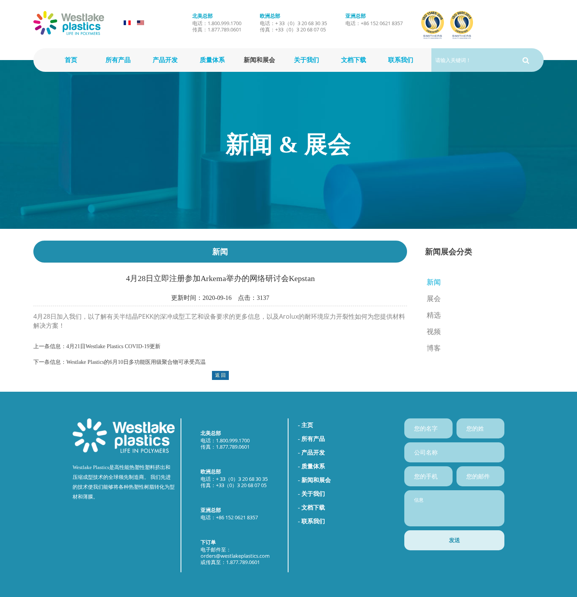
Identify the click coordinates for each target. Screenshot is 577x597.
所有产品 (118, 60)
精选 (434, 315)
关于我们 (306, 60)
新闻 (434, 282)
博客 (434, 348)
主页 (307, 425)
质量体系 (212, 60)
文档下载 (353, 60)
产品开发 (165, 60)
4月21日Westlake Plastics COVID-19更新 (113, 346)
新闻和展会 (259, 60)
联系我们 (400, 60)
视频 (434, 332)
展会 (434, 299)
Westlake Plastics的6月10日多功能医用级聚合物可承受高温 (136, 362)
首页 (71, 60)
